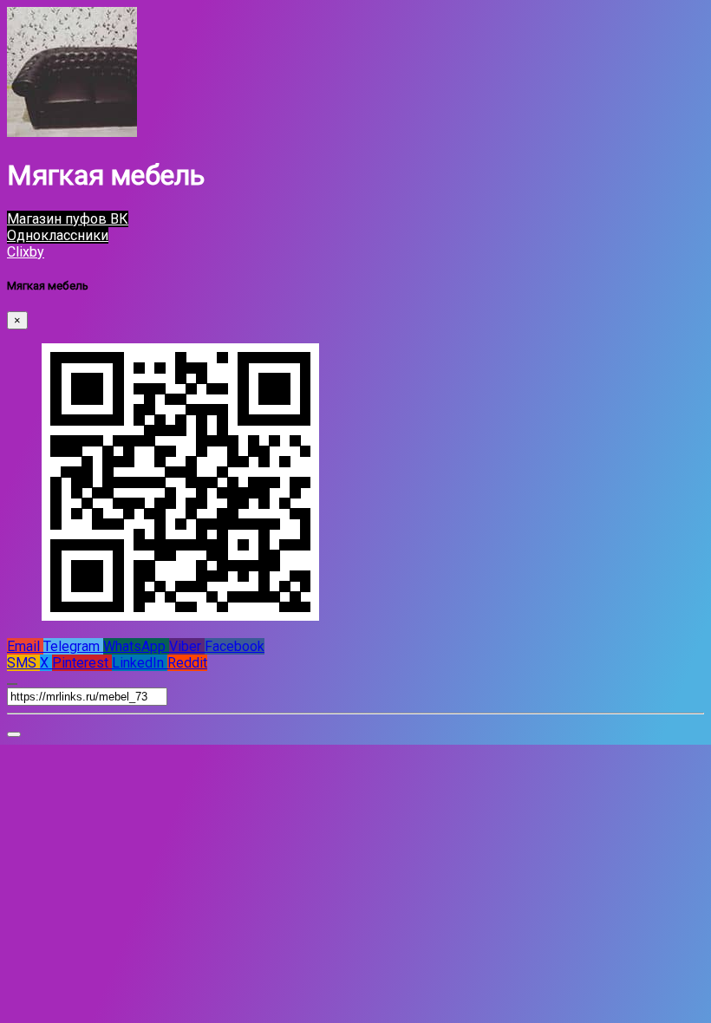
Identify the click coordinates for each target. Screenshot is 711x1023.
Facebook (234, 646)
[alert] (14, 734)
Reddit (187, 663)
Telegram (73, 646)
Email (25, 646)
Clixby (25, 252)
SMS (23, 663)
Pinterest (82, 663)
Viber (187, 646)
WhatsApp (136, 646)
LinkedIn (139, 663)
